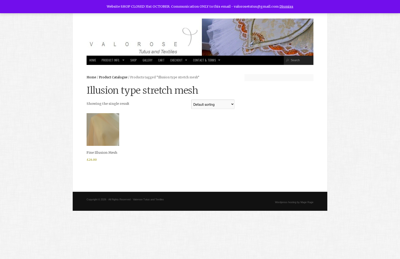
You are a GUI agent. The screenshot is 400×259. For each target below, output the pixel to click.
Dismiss (286, 6)
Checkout (176, 60)
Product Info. (111, 60)
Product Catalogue (113, 77)
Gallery (148, 60)
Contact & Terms (204, 60)
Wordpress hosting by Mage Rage (294, 202)
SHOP (133, 60)
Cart (161, 60)
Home (92, 60)
